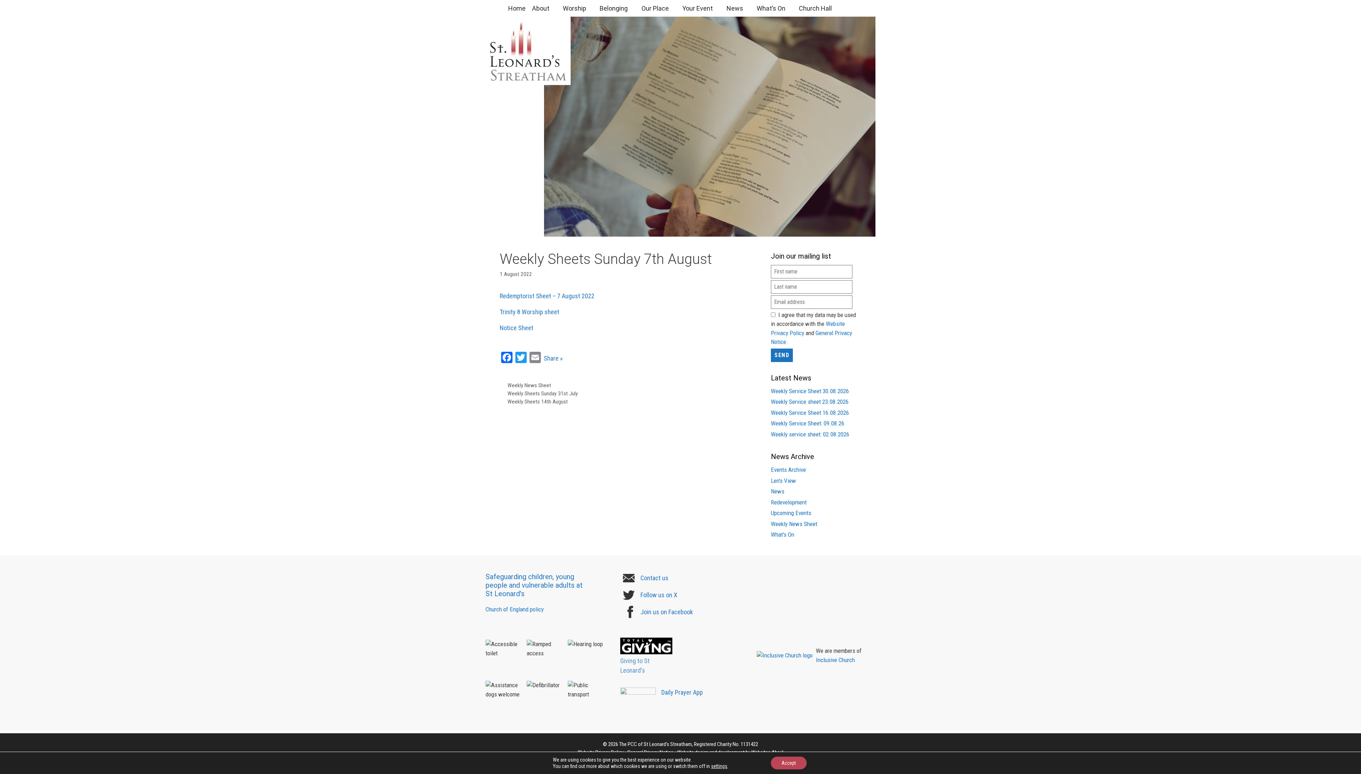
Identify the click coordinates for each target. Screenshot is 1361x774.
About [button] (540, 8)
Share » (553, 358)
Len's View (783, 480)
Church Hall (815, 8)
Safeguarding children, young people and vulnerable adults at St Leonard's (534, 585)
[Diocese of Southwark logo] (810, 640)
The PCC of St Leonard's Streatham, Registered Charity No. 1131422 (688, 744)
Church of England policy (515, 609)
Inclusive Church (835, 659)
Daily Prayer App (682, 692)
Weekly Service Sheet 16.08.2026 (810, 412)
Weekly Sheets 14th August (538, 402)
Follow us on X (658, 595)
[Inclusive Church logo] (785, 655)
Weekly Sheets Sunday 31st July (543, 393)
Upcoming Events (791, 512)
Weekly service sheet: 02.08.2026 (810, 434)
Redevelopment (789, 502)
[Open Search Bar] (848, 8)
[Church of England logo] (810, 591)
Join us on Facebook (666, 612)
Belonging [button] (614, 8)
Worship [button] (574, 8)
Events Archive (788, 469)
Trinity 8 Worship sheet (529, 312)
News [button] (735, 8)
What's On (782, 534)
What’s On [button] (771, 8)
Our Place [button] (655, 8)
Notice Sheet (516, 328)
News (777, 491)
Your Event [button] (697, 8)
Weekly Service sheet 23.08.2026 (809, 401)
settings (719, 766)
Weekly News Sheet (529, 385)
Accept (789, 763)
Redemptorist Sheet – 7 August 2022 (547, 296)
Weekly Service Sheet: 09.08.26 (807, 423)
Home (517, 8)
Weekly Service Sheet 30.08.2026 (810, 391)
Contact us (654, 578)
